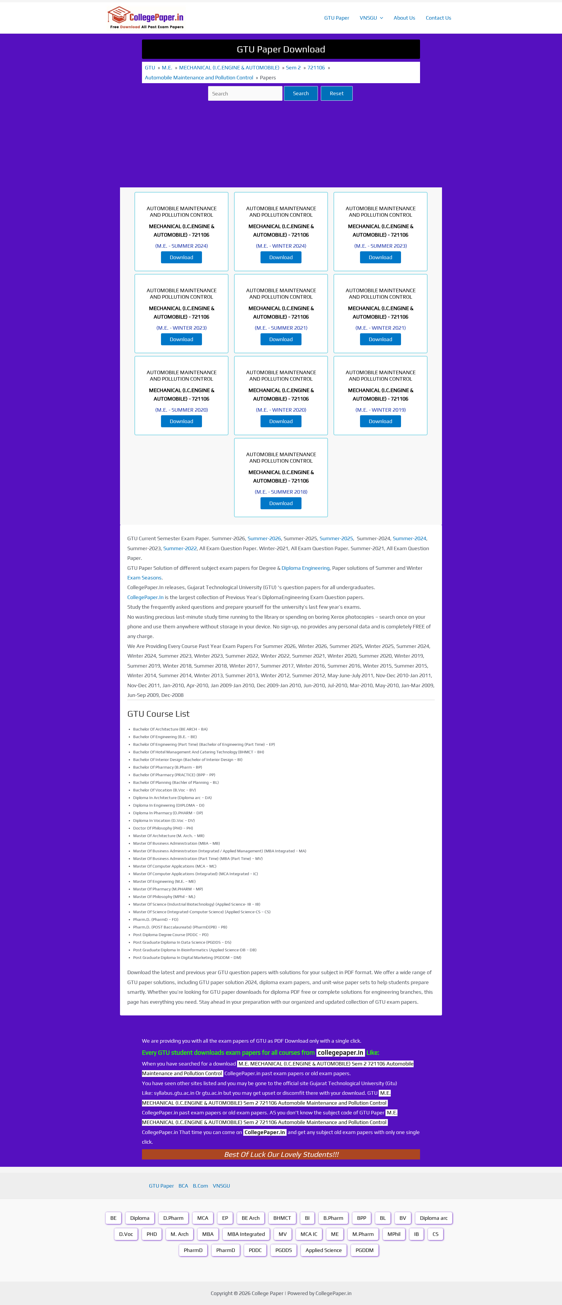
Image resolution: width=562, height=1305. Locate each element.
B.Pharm (333, 1218)
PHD (152, 1234)
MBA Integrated (246, 1234)
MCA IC (309, 1234)
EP (225, 1218)
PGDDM (365, 1250)
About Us (404, 18)
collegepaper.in (341, 1052)
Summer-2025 (336, 538)
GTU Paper (336, 18)
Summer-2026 (264, 538)
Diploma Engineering (306, 568)
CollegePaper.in (265, 1132)
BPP (361, 1218)
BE (113, 1218)
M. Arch (180, 1234)
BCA (183, 1186)
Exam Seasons (144, 577)
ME (335, 1234)
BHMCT (282, 1218)
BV (403, 1218)
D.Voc (126, 1234)
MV (283, 1234)
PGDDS (283, 1250)
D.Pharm (173, 1218)
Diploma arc (434, 1218)
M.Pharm (363, 1234)
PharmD (193, 1250)
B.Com (200, 1186)
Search (301, 93)
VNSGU (368, 18)
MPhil (394, 1234)
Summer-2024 (409, 538)
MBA (208, 1234)
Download (181, 257)
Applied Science (324, 1250)
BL (383, 1218)
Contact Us (438, 18)
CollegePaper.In (145, 597)
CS (435, 1234)
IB (416, 1234)
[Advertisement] (281, 144)
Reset (337, 93)
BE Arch (251, 1218)
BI (307, 1218)
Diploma (140, 1218)
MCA (202, 1218)
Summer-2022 (180, 548)
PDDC (255, 1250)
